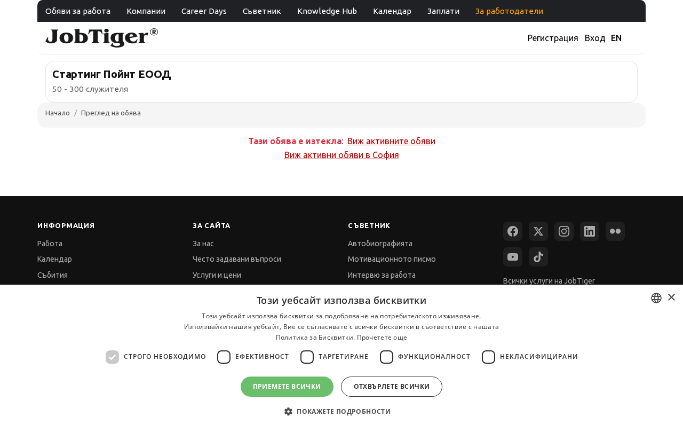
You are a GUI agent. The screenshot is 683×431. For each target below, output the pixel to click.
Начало (57, 112)
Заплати (443, 10)
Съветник (262, 10)
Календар (392, 10)
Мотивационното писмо (392, 259)
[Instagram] (564, 231)
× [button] (671, 298)
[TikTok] (538, 257)
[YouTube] (512, 257)
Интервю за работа (382, 275)
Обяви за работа (77, 10)
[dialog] (341, 358)
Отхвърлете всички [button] (392, 386)
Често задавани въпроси (237, 259)
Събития (52, 275)
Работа (49, 243)
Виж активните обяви (391, 141)
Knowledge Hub (327, 10)
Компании (145, 10)
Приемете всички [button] (287, 386)
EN (616, 38)
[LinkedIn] (589, 231)
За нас (203, 243)
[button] (341, 411)
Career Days (204, 10)
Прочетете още (382, 337)
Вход (595, 38)
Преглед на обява (111, 112)
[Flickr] (615, 231)
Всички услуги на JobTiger (549, 281)
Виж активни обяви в (341, 155)
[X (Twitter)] (538, 231)
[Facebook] (512, 231)
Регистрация (553, 38)
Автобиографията (380, 243)
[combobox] (656, 298)
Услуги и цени (217, 275)
